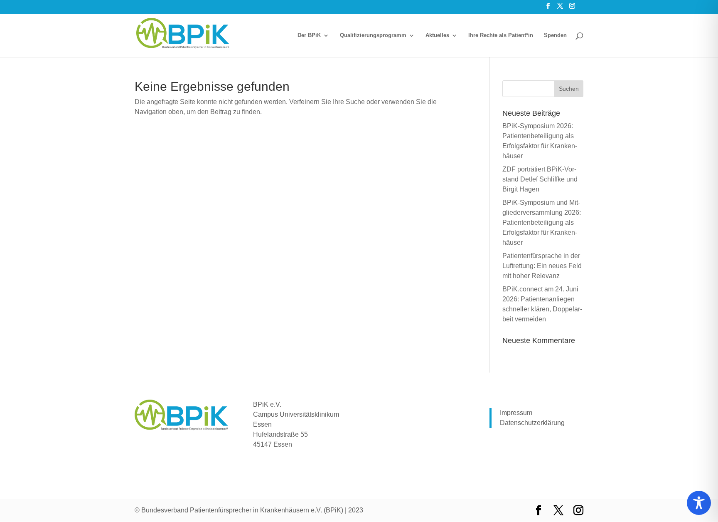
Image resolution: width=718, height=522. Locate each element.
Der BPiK (309, 35)
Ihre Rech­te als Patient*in (500, 35)
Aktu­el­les (437, 35)
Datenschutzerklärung (532, 422)
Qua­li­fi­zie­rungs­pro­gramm (373, 35)
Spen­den (555, 35)
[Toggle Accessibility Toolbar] (699, 503)
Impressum (516, 412)
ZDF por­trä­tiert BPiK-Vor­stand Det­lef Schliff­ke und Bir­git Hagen (540, 179)
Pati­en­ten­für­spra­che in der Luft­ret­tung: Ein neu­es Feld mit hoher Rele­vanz (542, 265)
